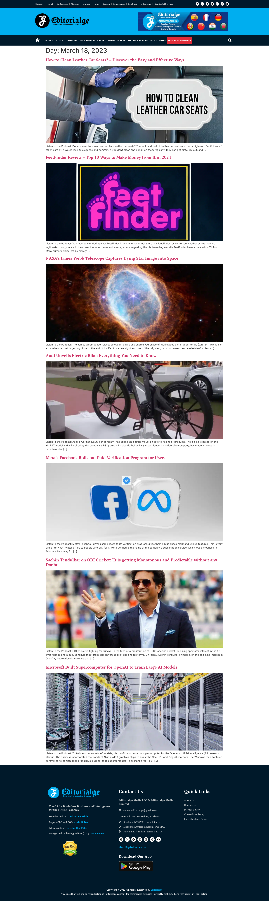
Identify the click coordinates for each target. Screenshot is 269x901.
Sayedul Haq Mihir (77, 827)
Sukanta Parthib (79, 816)
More (162, 40)
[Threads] (222, 4)
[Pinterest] (207, 4)
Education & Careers (93, 40)
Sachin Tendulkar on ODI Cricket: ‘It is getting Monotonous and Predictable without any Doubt (131, 562)
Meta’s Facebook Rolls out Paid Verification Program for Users (105, 457)
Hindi (96, 3)
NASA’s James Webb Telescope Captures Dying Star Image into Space (112, 258)
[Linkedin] (212, 4)
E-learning (146, 3)
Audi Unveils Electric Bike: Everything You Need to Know (101, 355)
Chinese (86, 3)
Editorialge (157, 889)
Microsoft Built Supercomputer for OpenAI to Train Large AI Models (111, 667)
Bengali (106, 3)
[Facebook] (197, 4)
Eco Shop (132, 3)
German (75, 3)
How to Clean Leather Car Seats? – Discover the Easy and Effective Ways (115, 60)
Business (72, 40)
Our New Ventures (179, 40)
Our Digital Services (163, 3)
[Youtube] (227, 4)
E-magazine (119, 3)
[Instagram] (217, 4)
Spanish (39, 3)
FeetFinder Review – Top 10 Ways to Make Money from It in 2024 (108, 157)
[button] (229, 40)
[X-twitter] (202, 4)
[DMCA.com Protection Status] (70, 855)
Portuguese (62, 3)
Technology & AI (53, 40)
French (50, 3)
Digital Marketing (119, 40)
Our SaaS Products (145, 40)
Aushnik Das (81, 822)
